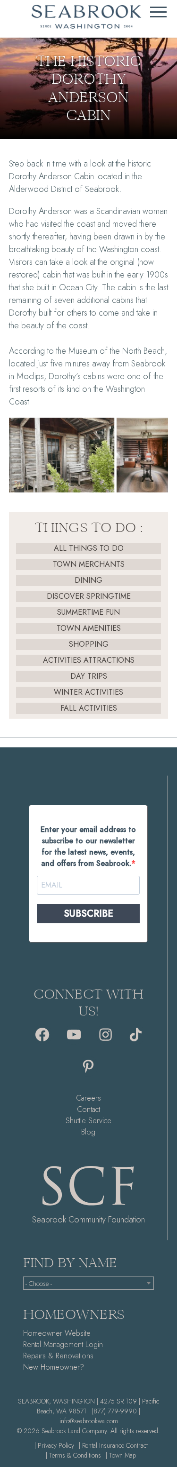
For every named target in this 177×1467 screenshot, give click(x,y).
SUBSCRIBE (88, 913)
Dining (88, 580)
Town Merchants (89, 564)
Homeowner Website (57, 1333)
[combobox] (88, 1283)
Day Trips (88, 676)
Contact (88, 1109)
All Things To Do (89, 548)
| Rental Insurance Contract (113, 1445)
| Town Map (121, 1455)
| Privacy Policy (54, 1445)
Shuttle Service (88, 1120)
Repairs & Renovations (58, 1355)
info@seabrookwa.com (88, 1421)
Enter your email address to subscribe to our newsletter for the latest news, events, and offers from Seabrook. (88, 846)
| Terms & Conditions (73, 1455)
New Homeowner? (53, 1367)
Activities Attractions (89, 660)
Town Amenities (89, 628)
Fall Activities (88, 708)
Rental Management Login (63, 1344)
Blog (88, 1131)
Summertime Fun (88, 612)
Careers (88, 1098)
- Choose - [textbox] (38, 1283)
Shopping (89, 644)
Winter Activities (88, 692)
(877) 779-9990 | (116, 1411)
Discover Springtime (89, 596)
